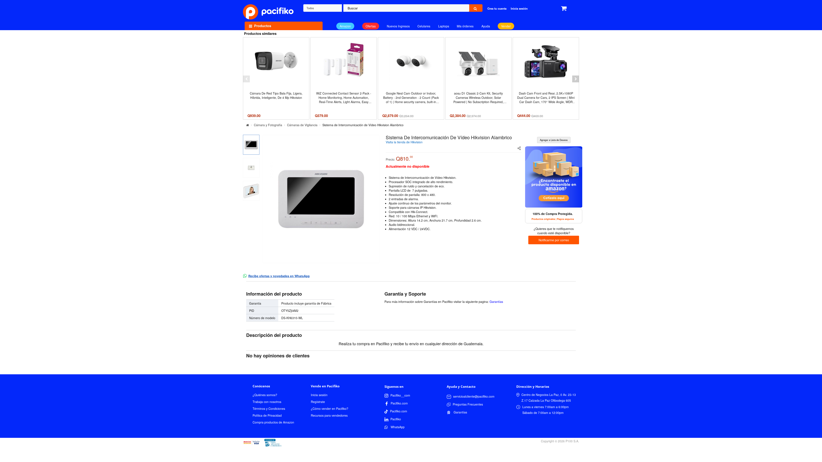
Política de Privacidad (267, 415)
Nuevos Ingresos (398, 26)
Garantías (496, 301)
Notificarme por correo (554, 240)
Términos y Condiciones (269, 408)
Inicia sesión (319, 395)
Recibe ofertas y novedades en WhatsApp (279, 276)
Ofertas (371, 26)
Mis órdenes (465, 26)
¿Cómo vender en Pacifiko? (329, 408)
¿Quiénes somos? (265, 395)
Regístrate (318, 402)
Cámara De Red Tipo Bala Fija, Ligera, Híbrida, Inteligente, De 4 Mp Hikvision (276, 95)
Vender (506, 26)
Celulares (423, 26)
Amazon (345, 26)
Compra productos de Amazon (273, 422)
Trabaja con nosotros (267, 402)
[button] (246, 79)
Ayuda (485, 26)
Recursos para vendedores (329, 415)
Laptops (443, 26)
